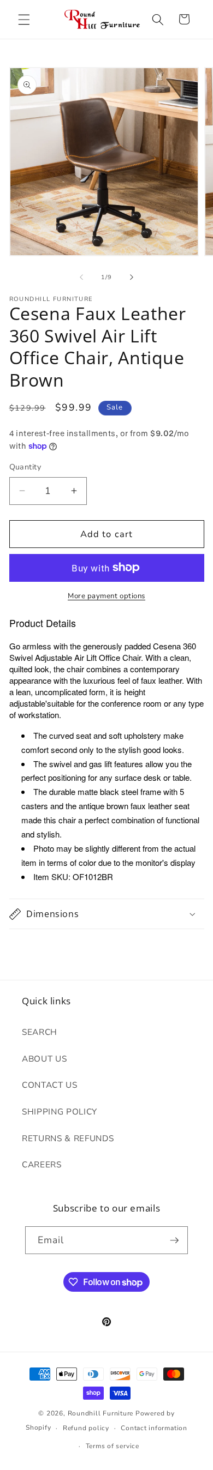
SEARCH (39, 1032)
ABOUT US (44, 1058)
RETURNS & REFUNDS (68, 1138)
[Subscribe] (174, 1240)
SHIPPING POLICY (59, 1111)
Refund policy (86, 1428)
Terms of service (112, 1446)
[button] (24, 19)
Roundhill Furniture (101, 1413)
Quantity (25, 467)
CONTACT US (50, 1085)
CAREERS (42, 1164)
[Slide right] (132, 278)
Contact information (154, 1428)
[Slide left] (81, 278)
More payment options (106, 596)
